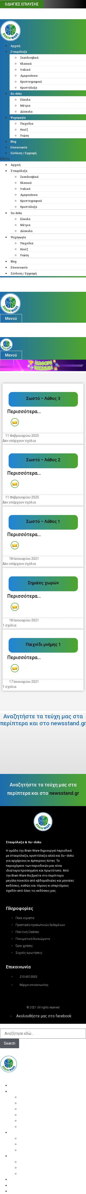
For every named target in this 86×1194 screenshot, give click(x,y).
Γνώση (24, 135)
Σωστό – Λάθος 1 (43, 521)
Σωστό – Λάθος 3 (43, 398)
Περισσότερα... (24, 411)
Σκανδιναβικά (29, 57)
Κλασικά (26, 63)
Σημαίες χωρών (43, 582)
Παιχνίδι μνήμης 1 (43, 644)
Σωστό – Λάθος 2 (43, 459)
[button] (43, 158)
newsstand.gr (64, 793)
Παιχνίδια (26, 123)
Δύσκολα (26, 111)
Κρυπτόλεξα (28, 87)
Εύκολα (25, 99)
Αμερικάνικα (29, 75)
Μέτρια (25, 105)
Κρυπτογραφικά (31, 81)
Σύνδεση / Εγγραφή (24, 153)
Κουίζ (24, 129)
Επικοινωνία (19, 147)
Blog (13, 141)
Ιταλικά (25, 69)
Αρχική (15, 46)
